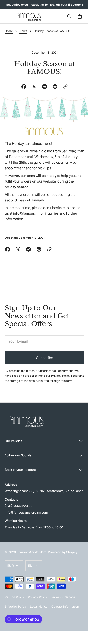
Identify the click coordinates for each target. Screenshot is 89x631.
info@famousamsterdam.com (26, 521)
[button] (10, 16)
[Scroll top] (80, 625)
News (23, 31)
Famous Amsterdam (31, 561)
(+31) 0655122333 (18, 515)
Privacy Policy (60, 374)
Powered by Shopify (62, 561)
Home (9, 31)
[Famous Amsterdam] (29, 16)
